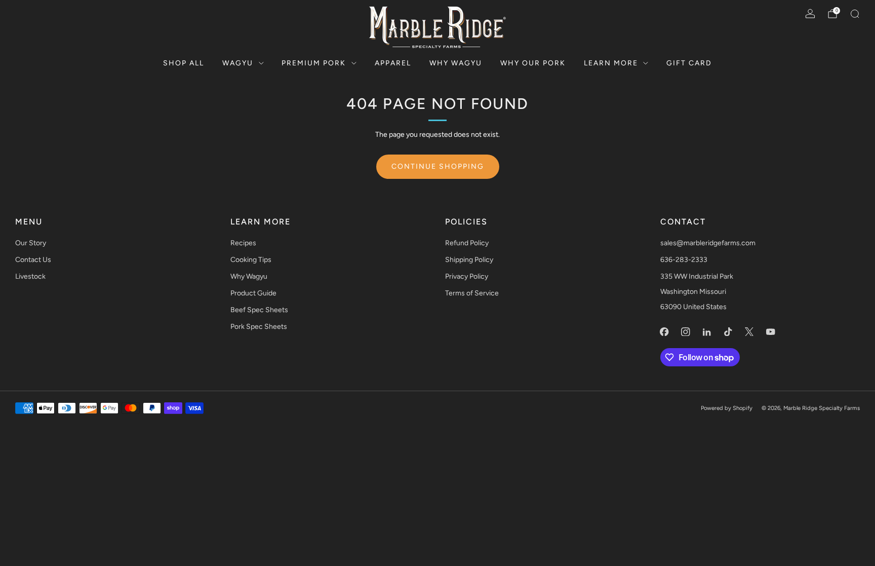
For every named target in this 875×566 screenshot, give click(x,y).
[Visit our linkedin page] (707, 331)
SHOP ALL (183, 63)
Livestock (30, 276)
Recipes (243, 243)
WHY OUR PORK (533, 63)
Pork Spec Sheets (258, 326)
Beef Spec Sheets (259, 310)
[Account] (810, 14)
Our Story (30, 243)
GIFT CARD (689, 63)
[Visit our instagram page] (685, 331)
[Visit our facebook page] (664, 331)
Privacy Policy (466, 276)
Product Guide (253, 293)
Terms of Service (472, 293)
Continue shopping (437, 166)
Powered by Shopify (726, 407)
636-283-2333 (683, 259)
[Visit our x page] (749, 331)
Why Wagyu (248, 276)
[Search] (855, 14)
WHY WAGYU (455, 63)
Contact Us (33, 259)
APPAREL (393, 63)
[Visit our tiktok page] (728, 331)
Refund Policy (467, 243)
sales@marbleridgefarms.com (707, 243)
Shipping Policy (469, 259)
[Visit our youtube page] (770, 331)
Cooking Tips (250, 259)
